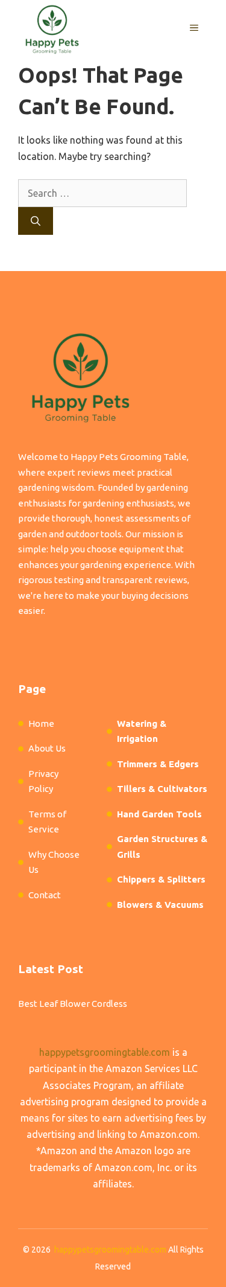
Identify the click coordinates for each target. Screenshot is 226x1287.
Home (41, 723)
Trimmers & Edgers (158, 764)
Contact (44, 895)
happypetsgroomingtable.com (104, 1052)
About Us (47, 748)
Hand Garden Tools (159, 814)
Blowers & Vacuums (160, 904)
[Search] (35, 221)
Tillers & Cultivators (162, 789)
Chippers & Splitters (161, 879)
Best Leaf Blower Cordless (72, 1003)
